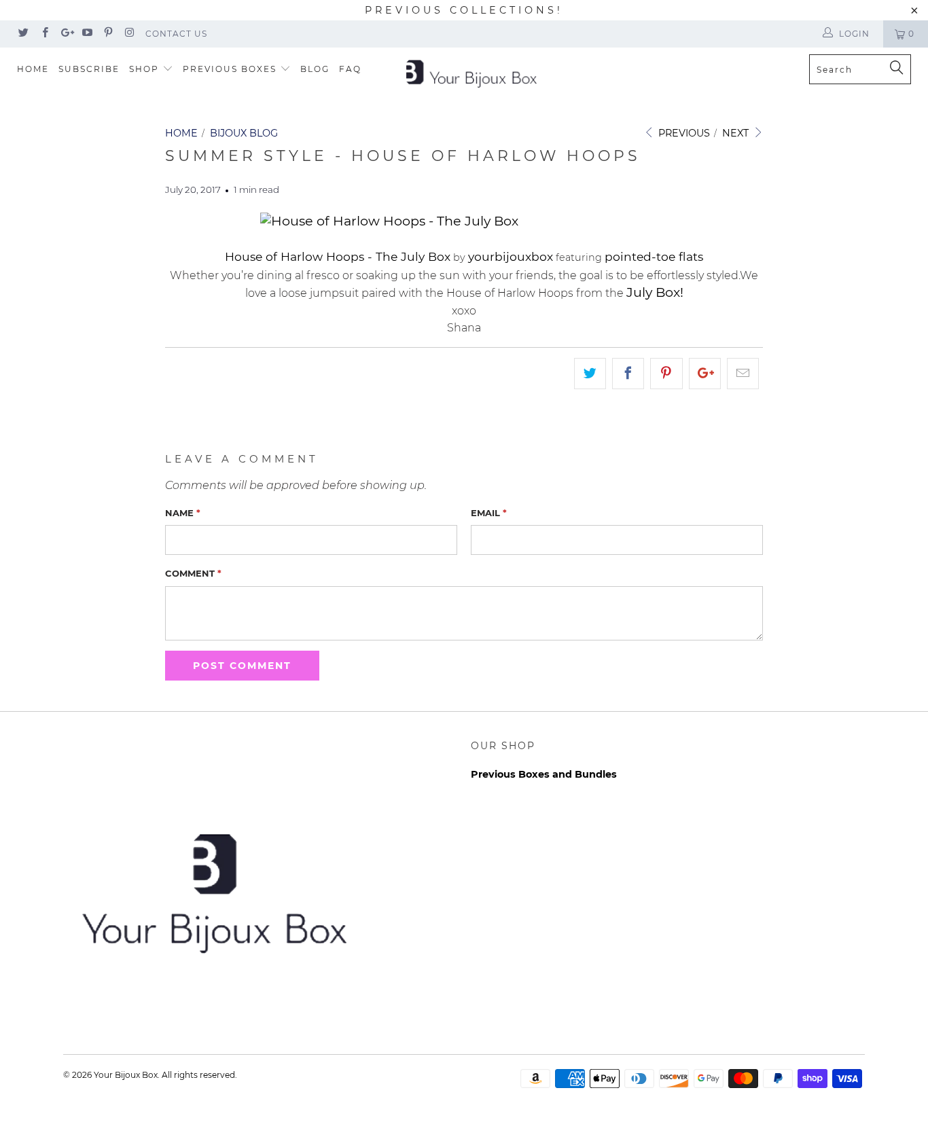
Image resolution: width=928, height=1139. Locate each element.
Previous (683, 133)
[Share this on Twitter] (590, 373)
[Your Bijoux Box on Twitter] (23, 34)
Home (33, 69)
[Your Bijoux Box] (471, 73)
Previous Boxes (231, 69)
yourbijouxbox (510, 256)
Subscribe (89, 69)
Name (182, 512)
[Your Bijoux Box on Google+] (65, 34)
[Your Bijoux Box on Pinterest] (107, 34)
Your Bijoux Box (126, 1075)
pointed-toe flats (654, 256)
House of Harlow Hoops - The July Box (337, 256)
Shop (145, 69)
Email (489, 512)
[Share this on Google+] (705, 373)
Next (736, 133)
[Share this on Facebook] (628, 373)
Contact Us (176, 34)
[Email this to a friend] (743, 373)
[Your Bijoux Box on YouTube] (86, 34)
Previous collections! (464, 10)
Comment (193, 573)
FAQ (350, 69)
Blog (314, 69)
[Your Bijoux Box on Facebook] (44, 34)
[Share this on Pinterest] (666, 373)
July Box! (654, 292)
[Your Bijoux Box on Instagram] (129, 34)
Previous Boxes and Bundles (544, 774)
